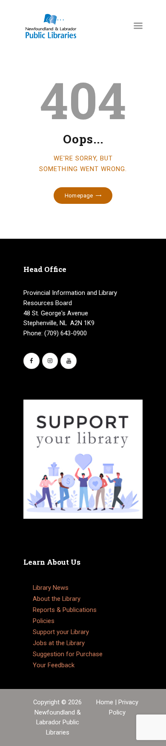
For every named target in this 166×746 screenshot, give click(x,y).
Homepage (79, 195)
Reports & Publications (65, 610)
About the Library (56, 599)
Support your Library (61, 632)
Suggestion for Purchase (68, 654)
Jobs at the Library (59, 643)
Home (105, 702)
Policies (43, 621)
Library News (51, 588)
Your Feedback (53, 665)
